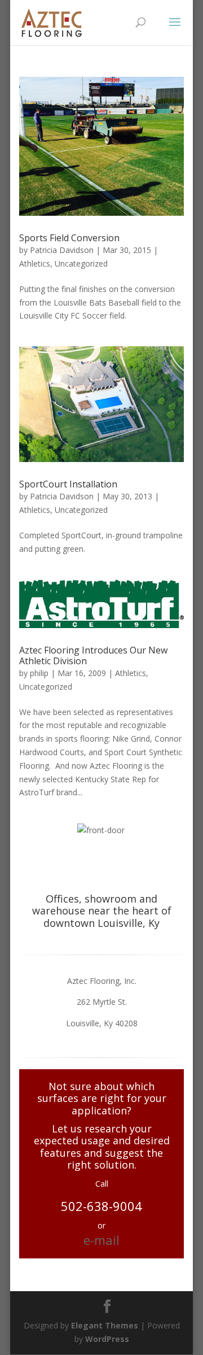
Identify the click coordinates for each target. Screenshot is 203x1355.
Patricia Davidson (62, 250)
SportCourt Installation (68, 484)
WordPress (107, 1339)
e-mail (101, 1239)
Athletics (34, 263)
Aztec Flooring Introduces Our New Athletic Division (93, 655)
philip (39, 673)
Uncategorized (81, 263)
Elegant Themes (104, 1325)
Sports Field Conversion (69, 238)
